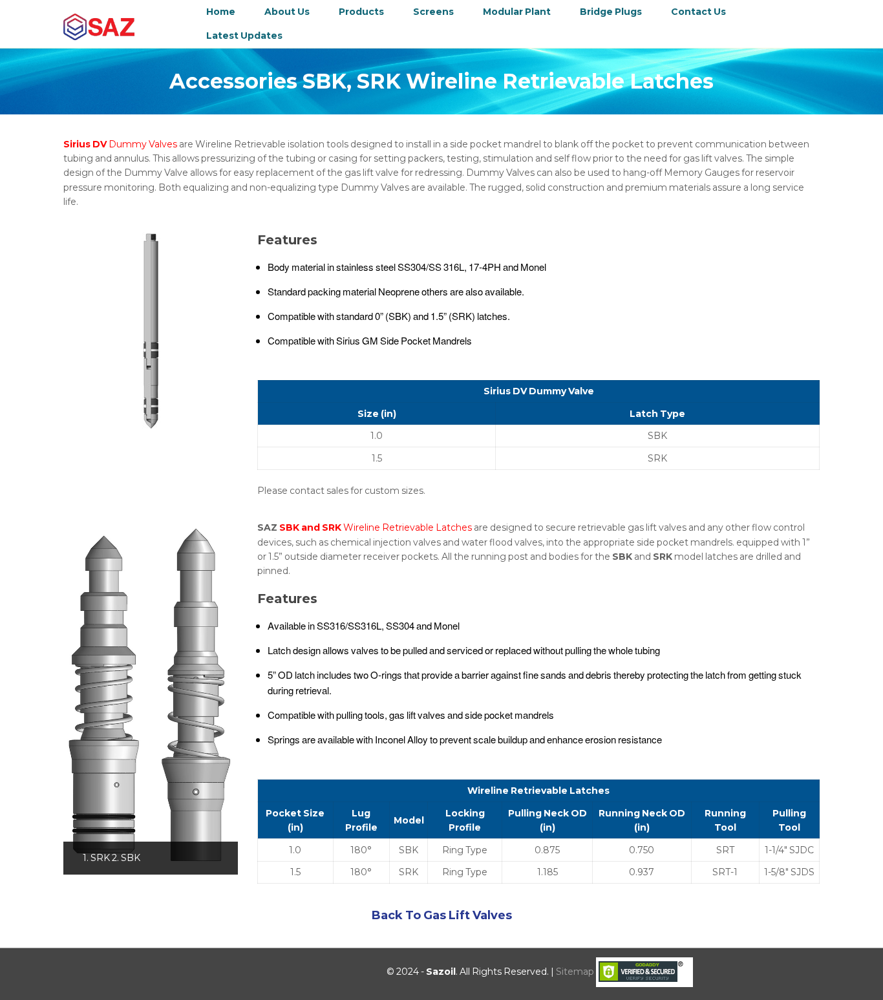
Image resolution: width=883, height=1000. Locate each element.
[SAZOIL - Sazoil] (98, 26)
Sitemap (575, 971)
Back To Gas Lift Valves (442, 915)
